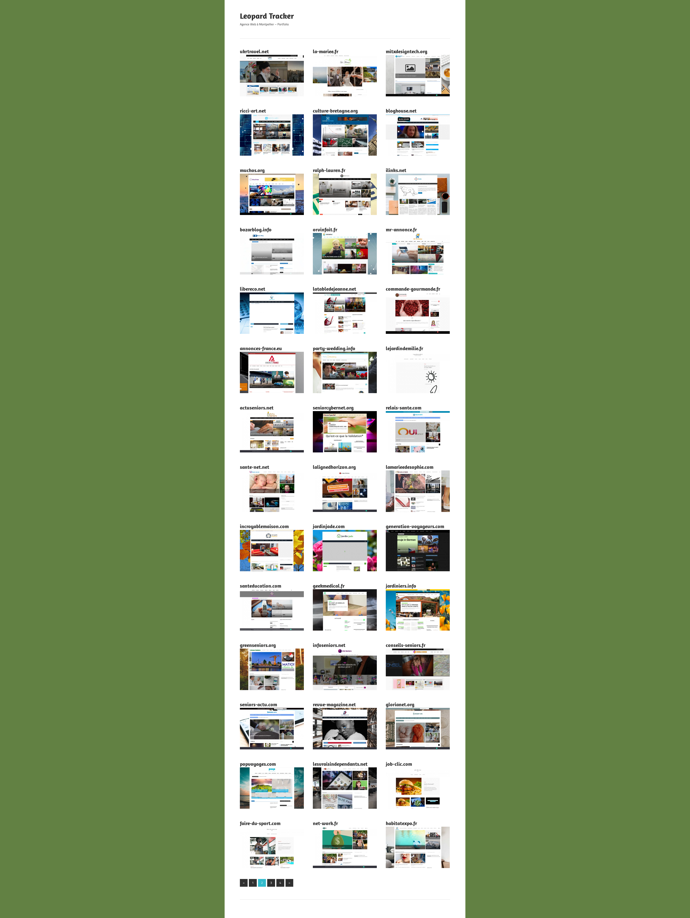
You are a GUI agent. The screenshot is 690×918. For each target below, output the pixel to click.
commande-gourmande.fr (413, 289)
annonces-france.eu (261, 348)
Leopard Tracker (267, 16)
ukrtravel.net (254, 51)
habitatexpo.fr (401, 823)
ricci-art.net (253, 110)
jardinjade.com (329, 526)
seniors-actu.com (258, 704)
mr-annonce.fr (401, 229)
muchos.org (252, 170)
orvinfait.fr (325, 229)
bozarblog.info (256, 229)
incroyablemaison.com (264, 526)
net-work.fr (325, 823)
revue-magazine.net (334, 704)
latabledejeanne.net (334, 289)
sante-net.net (254, 467)
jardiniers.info (401, 586)
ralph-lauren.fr (329, 170)
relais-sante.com (403, 407)
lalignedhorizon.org (334, 467)
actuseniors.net (256, 407)
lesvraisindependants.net (340, 764)
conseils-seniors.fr (406, 645)
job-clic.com (399, 764)
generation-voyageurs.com (415, 526)
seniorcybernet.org (333, 407)
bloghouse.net (401, 110)
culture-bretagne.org (335, 110)
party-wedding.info (334, 348)
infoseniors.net (329, 645)
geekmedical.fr (329, 586)
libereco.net (252, 289)
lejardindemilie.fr (404, 348)
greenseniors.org (258, 645)
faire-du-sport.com (260, 823)
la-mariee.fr (325, 51)
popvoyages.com (258, 764)
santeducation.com (260, 586)
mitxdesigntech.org (406, 51)
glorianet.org (400, 704)
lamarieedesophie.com (409, 467)
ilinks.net (396, 170)
